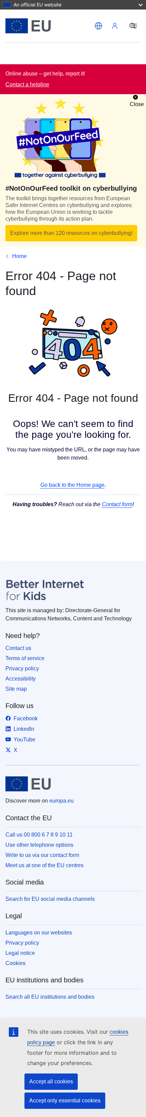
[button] (98, 26)
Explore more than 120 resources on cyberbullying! (71, 233)
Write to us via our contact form (42, 855)
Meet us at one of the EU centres (44, 865)
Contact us (18, 648)
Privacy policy (22, 668)
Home (19, 256)
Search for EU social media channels (50, 899)
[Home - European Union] (48, 25)
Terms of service (24, 658)
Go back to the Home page (72, 485)
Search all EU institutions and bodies (49, 997)
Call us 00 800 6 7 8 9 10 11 (39, 835)
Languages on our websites (38, 932)
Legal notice (20, 953)
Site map (16, 689)
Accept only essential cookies (65, 1100)
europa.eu (61, 801)
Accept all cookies (51, 1081)
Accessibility (20, 679)
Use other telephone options (39, 845)
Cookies (15, 963)
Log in (115, 26)
